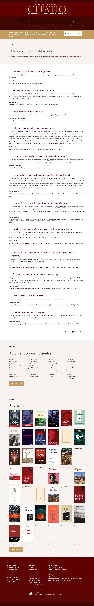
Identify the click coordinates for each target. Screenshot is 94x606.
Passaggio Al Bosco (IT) (35, 584)
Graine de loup (33, 569)
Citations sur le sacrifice (37, 27)
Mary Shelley (51, 376)
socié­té (63, 278)
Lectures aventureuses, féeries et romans (60, 580)
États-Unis (44, 181)
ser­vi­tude (27, 98)
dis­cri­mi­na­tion (48, 315)
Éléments (31, 567)
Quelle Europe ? (53, 573)
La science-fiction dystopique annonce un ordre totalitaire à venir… (43, 229)
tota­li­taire (17, 94)
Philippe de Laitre (51, 25)
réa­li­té (34, 237)
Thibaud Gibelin (72, 56)
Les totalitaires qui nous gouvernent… (30, 312)
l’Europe (30, 259)
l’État (36, 261)
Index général (12, 565)
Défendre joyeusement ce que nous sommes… (33, 128)
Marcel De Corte (43, 56)
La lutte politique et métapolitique (58, 569)
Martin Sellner (12, 363)
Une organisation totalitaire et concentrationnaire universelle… (41, 156)
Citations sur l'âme (15, 25)
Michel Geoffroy (19, 58)
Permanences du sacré (55, 577)
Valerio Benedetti (71, 378)
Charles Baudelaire (71, 365)
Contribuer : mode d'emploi (16, 579)
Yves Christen (37, 58)
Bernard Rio (12, 359)
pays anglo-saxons (60, 206)
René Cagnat (31, 372)
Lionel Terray (12, 374)
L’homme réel (53, 565)
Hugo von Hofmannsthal (15, 372)
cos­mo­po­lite (62, 183)
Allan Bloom (70, 372)
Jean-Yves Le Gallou (29, 58)
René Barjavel (70, 374)
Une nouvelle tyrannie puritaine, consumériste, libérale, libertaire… (43, 175)
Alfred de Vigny (51, 361)
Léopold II (30, 365)
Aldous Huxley (51, 56)
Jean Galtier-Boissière (33, 368)
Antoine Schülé (32, 370)
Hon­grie (55, 138)
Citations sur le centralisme (73, 25)
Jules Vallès (50, 359)
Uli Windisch (12, 368)
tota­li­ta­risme (56, 299)
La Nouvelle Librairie (34, 573)
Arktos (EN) (32, 577)
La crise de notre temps (55, 571)
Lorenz (42, 278)
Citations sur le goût (63, 27)
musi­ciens (15, 299)
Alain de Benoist (54, 58)
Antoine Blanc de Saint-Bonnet (55, 363)
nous (59, 136)
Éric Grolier (43, 25)
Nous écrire (12, 585)
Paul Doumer (31, 363)
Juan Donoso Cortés (33, 374)
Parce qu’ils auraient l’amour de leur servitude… (34, 90)
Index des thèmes (13, 571)
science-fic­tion (43, 235)
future (20, 115)
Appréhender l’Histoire (55, 567)
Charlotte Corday (35, 25)
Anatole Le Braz (70, 368)
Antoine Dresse (13, 370)
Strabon (46, 27)
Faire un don (12, 583)
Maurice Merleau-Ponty (15, 376)
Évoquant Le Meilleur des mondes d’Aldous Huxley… (36, 274)
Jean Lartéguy (70, 370)
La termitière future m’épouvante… (28, 111)
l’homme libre (20, 162)
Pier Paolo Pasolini (33, 376)
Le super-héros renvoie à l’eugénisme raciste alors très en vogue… (42, 203)
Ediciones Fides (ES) (34, 578)
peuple (74, 134)
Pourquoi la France (25, 25)
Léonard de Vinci (53, 27)
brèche (41, 299)
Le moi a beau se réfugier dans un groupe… (32, 71)
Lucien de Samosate (60, 25)
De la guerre (52, 575)
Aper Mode (32, 565)
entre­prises (40, 318)
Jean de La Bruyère (33, 361)
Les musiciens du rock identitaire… (28, 295)
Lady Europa (32, 575)
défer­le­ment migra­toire (56, 143)
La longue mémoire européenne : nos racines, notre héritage (66, 578)
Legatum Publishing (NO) (36, 582)
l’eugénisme (80, 211)
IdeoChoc (31, 571)
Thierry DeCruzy (45, 58)
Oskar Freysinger (13, 361)
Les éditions (12, 581)
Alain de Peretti (51, 365)
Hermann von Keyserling (15, 365)
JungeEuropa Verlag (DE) (36, 580)
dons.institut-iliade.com (74, 33)
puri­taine (26, 183)
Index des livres (16, 549)
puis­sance (58, 75)
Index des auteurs (17, 383)
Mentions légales (13, 577)
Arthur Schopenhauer (53, 368)
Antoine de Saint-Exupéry (61, 56)
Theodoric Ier (51, 374)
